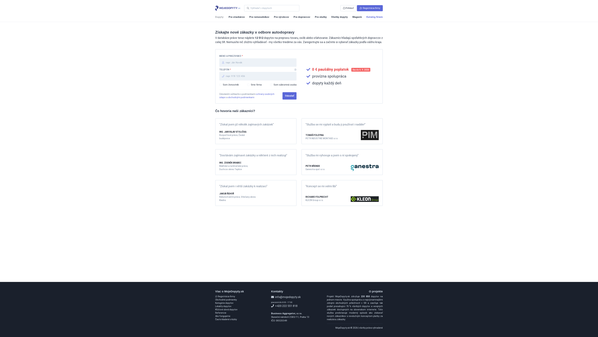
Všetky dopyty (339, 17)
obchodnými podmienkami (241, 97)
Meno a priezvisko (231, 56)
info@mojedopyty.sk (288, 297)
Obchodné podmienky (226, 299)
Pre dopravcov (302, 17)
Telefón (225, 69)
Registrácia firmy (226, 296)
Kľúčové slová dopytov (226, 309)
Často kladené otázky (226, 319)
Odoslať (289, 95)
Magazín (357, 17)
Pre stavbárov (237, 17)
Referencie (220, 313)
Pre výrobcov (281, 17)
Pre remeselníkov (259, 17)
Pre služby (321, 17)
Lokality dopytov (223, 306)
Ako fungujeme (222, 316)
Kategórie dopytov (224, 303)
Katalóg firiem (374, 17)
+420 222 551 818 (286, 306)
